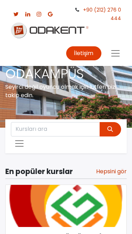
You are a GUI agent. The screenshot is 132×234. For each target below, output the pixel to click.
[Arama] (110, 129)
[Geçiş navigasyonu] (19, 143)
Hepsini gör (111, 171)
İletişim (83, 53)
